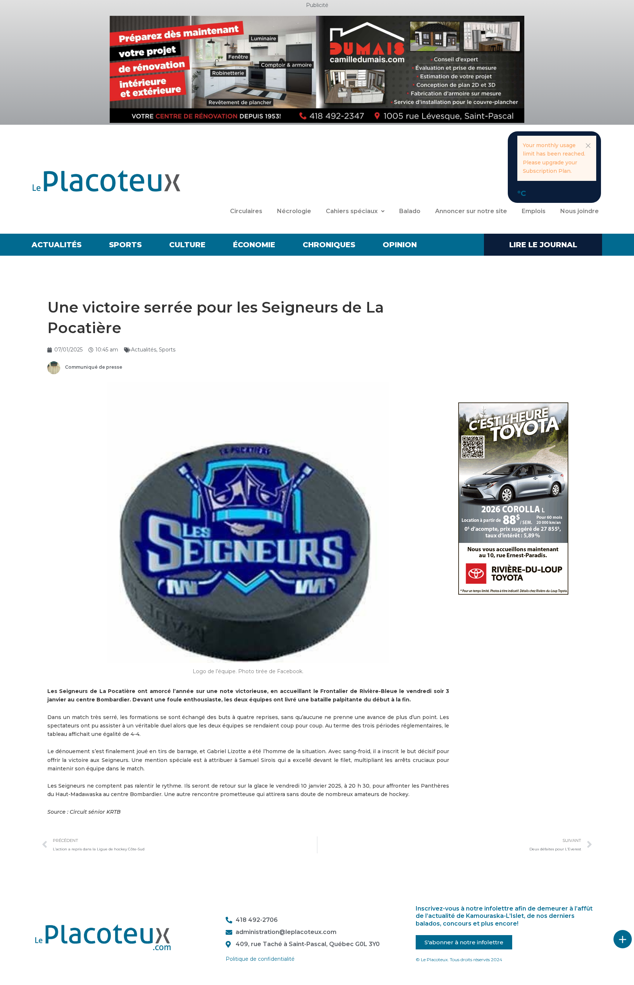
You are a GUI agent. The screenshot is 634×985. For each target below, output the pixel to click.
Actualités (56, 244)
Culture (187, 244)
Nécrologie (294, 211)
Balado (409, 211)
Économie (254, 244)
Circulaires (246, 211)
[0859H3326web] (513, 498)
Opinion (400, 244)
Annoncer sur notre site (471, 211)
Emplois (534, 211)
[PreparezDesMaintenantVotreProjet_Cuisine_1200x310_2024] (317, 69)
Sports (125, 244)
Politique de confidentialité (260, 959)
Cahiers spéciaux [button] (352, 211)
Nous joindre (579, 211)
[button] (588, 145)
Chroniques (329, 244)
